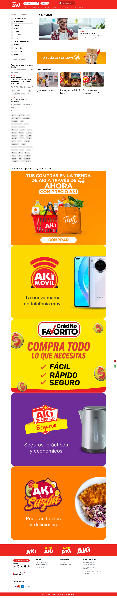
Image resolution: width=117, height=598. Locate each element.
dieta (21, 135)
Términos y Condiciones (89, 562)
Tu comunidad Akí (25, 161)
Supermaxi (27, 158)
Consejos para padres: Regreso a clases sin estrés (46, 91)
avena (26, 124)
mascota (29, 147)
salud (20, 155)
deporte (14, 135)
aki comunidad (16, 118)
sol (20, 158)
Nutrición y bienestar (21, 41)
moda (22, 150)
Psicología (17, 48)
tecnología (15, 161)
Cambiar (71, 3)
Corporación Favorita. (66, 594)
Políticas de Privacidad (89, 564)
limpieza (21, 147)
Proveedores (63, 562)
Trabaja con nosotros (42, 562)
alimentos (14, 121)
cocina (14, 132)
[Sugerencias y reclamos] (115, 366)
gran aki (27, 141)
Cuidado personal (20, 18)
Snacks (14, 158)
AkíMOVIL (73, 7)
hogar (23, 144)
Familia (16, 25)
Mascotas (17, 35)
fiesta (19, 141)
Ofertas (29, 7)
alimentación (26, 118)
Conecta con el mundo (87, 33)
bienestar (21, 127)
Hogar (16, 28)
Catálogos (36, 7)
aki (28, 115)
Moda (16, 38)
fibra (13, 141)
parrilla (14, 152)
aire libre (21, 115)
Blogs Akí (14, 129)
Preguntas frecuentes (65, 564)
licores (14, 147)
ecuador (14, 138)
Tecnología (18, 51)
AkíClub (55, 7)
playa (20, 152)
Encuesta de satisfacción (89, 573)
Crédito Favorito (64, 7)
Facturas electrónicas (42, 564)
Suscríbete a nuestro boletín (21, 560)
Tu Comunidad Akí (46, 7)
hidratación (15, 144)
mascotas (14, 150)
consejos (29, 132)
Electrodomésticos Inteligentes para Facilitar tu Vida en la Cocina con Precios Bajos (21, 80)
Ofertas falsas (40, 567)
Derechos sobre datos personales (92, 571)
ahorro (14, 115)
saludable (27, 155)
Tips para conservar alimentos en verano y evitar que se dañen (93, 92)
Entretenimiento (19, 22)
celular (29, 129)
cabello (22, 129)
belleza (14, 127)
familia (21, 138)
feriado (29, 138)
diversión (28, 135)
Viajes (16, 54)
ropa (13, 155)
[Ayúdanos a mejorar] (115, 361)
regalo (27, 152)
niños (28, 150)
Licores (16, 31)
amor (22, 121)
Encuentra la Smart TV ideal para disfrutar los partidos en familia (70, 92)
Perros (16, 45)
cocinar (21, 132)
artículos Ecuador (16, 124)
